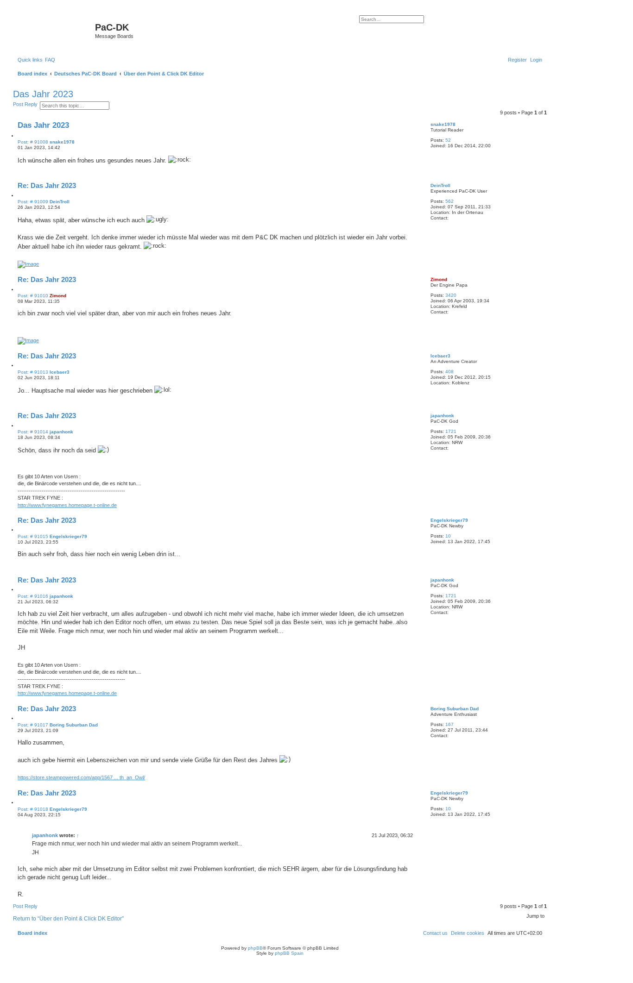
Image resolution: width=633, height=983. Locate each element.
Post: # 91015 (33, 536)
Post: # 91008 (33, 142)
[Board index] (55, 30)
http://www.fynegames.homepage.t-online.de (67, 505)
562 (449, 201)
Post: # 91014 (33, 432)
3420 (450, 295)
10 (448, 535)
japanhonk (442, 415)
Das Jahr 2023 (43, 94)
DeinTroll (440, 185)
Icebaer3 (440, 355)
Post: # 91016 (33, 596)
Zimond (438, 279)
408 (449, 371)
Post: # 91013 (33, 372)
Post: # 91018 (33, 809)
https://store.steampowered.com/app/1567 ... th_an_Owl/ (81, 777)
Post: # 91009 (33, 202)
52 (448, 140)
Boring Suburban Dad (454, 708)
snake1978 (443, 124)
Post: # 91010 (33, 296)
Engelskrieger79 (449, 520)
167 (449, 724)
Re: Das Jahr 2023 (47, 185)
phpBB (255, 948)
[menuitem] (50, 59)
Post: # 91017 (33, 725)
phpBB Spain (289, 953)
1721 (450, 431)
